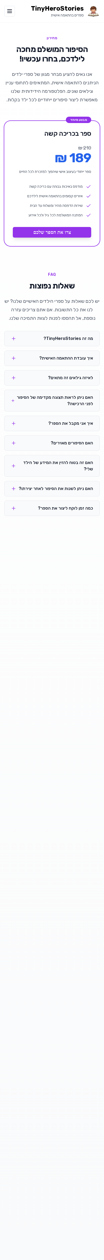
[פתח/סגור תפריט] (9, 11)
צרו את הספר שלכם (52, 232)
